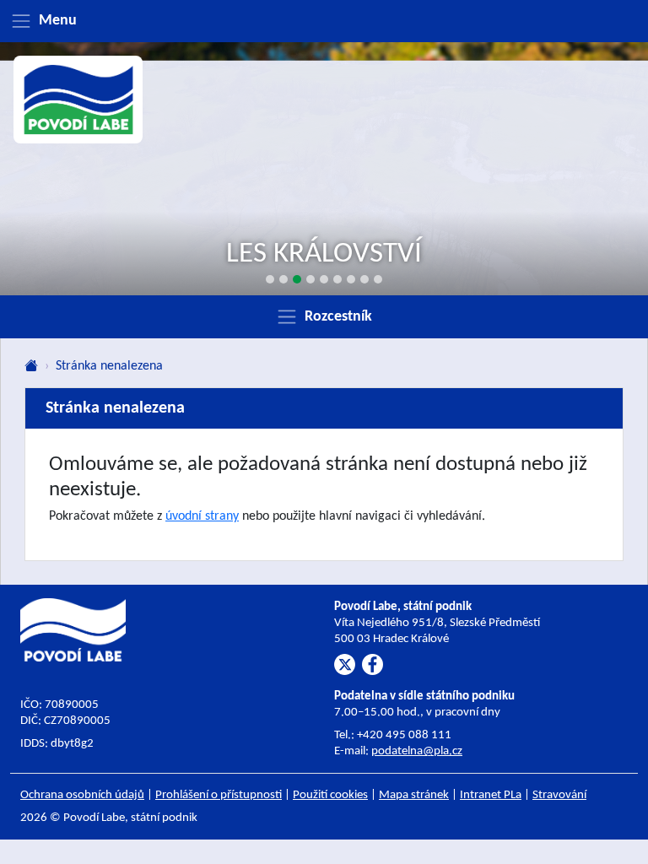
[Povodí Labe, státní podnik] (78, 99)
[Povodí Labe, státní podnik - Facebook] (372, 664)
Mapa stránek (414, 795)
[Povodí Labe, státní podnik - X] (344, 664)
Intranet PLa (490, 795)
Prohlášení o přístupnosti (218, 795)
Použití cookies (330, 795)
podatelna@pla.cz (416, 751)
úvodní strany (202, 516)
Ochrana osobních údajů (82, 795)
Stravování (559, 795)
